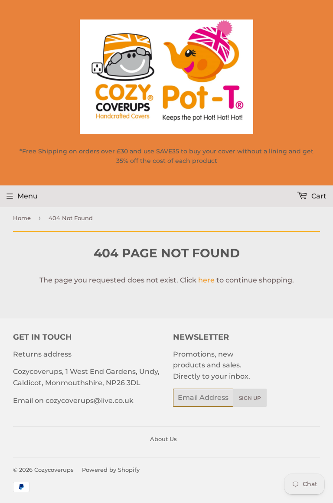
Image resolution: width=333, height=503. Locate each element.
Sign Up (250, 398)
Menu (27, 196)
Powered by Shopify (111, 469)
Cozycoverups (54, 469)
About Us (163, 438)
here (206, 280)
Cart (318, 196)
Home (22, 217)
